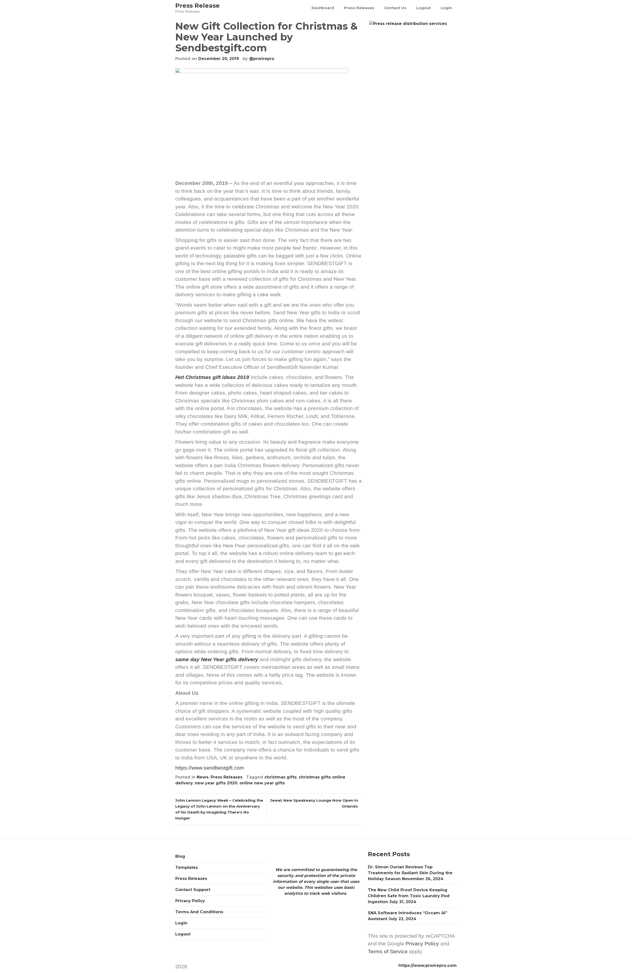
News (202, 777)
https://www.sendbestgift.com (209, 768)
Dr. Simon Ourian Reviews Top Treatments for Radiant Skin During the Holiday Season (410, 873)
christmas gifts (280, 777)
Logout (423, 7)
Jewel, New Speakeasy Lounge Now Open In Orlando (314, 803)
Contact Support (192, 889)
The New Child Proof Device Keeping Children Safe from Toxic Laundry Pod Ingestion (409, 896)
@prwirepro (261, 58)
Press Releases (359, 7)
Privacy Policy (190, 900)
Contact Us (395, 7)
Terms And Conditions (199, 912)
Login (446, 7)
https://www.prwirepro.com (427, 965)
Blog (180, 856)
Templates (186, 867)
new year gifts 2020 (216, 783)
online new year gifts (262, 783)
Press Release (197, 5)
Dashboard (323, 7)
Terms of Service (388, 951)
